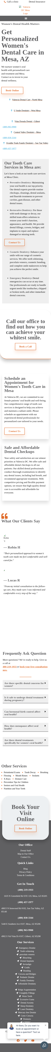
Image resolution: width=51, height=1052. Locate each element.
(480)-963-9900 (9, 127)
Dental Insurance (37, 1)
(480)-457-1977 (9, 148)
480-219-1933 (10, 666)
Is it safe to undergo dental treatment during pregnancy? (24, 699)
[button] (25, 684)
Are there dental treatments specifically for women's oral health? (23, 741)
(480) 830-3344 (9, 138)
